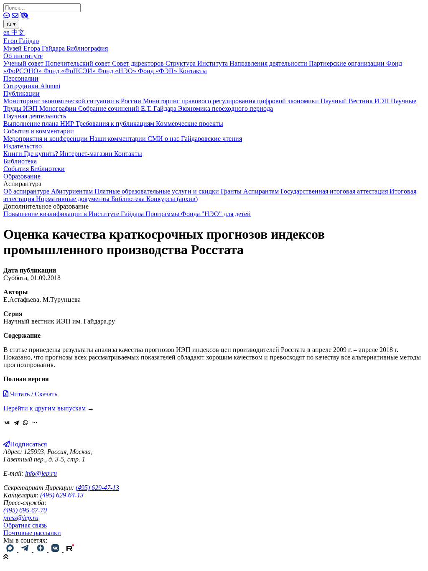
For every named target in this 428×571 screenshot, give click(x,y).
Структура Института (197, 63)
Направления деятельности (269, 63)
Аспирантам (261, 191)
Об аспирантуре (27, 191)
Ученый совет (24, 63)
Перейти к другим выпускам (44, 408)
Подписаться (28, 444)
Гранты (232, 191)
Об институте (23, 55)
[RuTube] (70, 549)
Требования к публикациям (116, 123)
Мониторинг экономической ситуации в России (73, 101)
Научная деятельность (34, 116)
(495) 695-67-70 (25, 510)
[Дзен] (40, 549)
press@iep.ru (20, 517)
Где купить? (42, 153)
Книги (13, 153)
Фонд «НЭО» (117, 70)
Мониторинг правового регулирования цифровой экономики (232, 101)
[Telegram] (16, 422)
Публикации (21, 93)
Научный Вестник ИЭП (356, 101)
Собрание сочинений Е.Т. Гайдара (128, 108)
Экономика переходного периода (225, 108)
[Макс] (10, 549)
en (7, 32)
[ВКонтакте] (7, 422)
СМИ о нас (164, 138)
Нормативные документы (73, 198)
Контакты (193, 70)
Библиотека (20, 161)
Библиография (87, 48)
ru (11, 24)
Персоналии (20, 78)
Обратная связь (25, 525)
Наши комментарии (118, 138)
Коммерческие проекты (189, 123)
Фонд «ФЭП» (158, 70)
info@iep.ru (41, 473)
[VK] (56, 549)
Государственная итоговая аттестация (335, 191)
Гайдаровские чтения (211, 138)
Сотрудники (21, 85)
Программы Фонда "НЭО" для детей (198, 213)
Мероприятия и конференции (46, 138)
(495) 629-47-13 (97, 487)
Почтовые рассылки (32, 532)
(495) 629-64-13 (62, 495)
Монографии (58, 108)
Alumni (50, 85)
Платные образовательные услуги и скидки (157, 191)
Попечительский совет (78, 63)
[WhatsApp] (25, 422)
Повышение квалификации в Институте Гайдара (74, 213)
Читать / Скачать (32, 394)
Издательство (22, 146)
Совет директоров (139, 63)
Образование (22, 176)
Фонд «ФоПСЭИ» (70, 70)
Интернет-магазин (87, 153)
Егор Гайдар (21, 40)
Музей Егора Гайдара (34, 48)
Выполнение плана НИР (39, 123)
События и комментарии (38, 131)
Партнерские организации (347, 63)
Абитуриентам (72, 191)
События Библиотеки (34, 168)
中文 (18, 32)
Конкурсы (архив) (172, 198)
